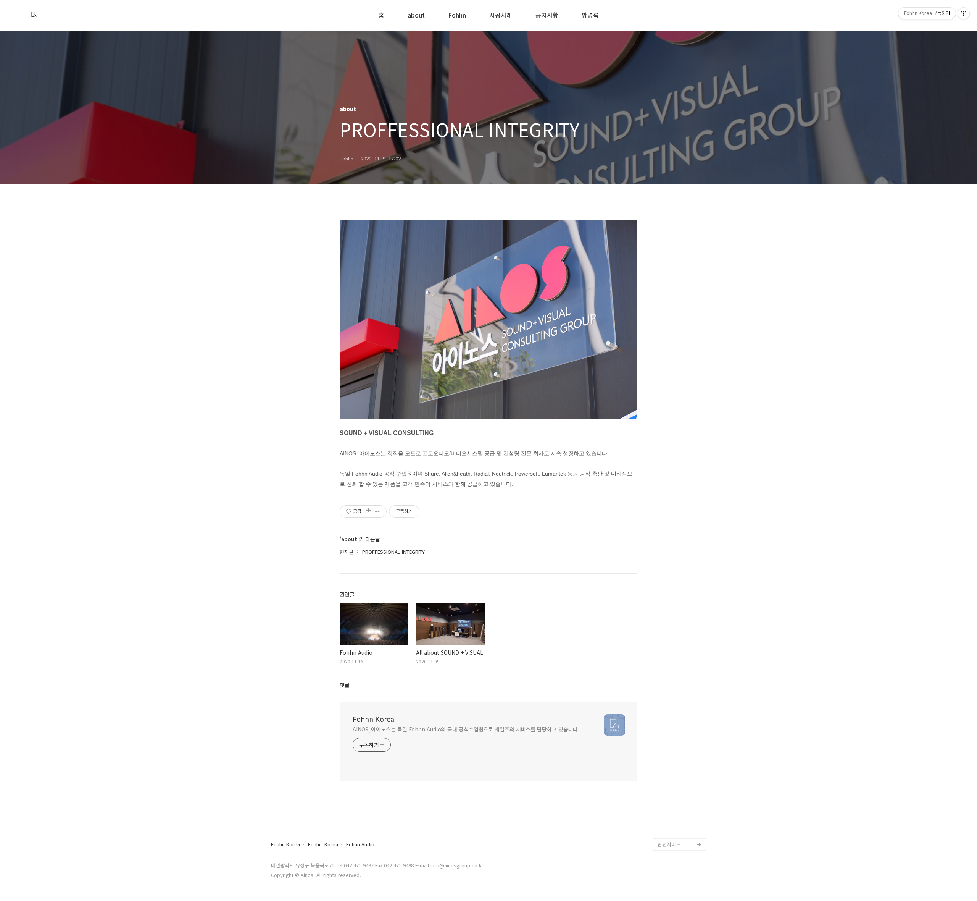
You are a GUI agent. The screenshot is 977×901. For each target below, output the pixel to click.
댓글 (345, 685)
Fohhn (457, 15)
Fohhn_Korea (323, 845)
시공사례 (500, 15)
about (416, 15)
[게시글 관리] (378, 511)
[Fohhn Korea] (34, 15)
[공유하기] (368, 511)
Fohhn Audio (360, 845)
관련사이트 (669, 844)
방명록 (590, 15)
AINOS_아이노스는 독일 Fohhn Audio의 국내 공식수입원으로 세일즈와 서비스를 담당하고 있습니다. (466, 729)
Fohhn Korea (373, 718)
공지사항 (546, 15)
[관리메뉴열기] (963, 13)
